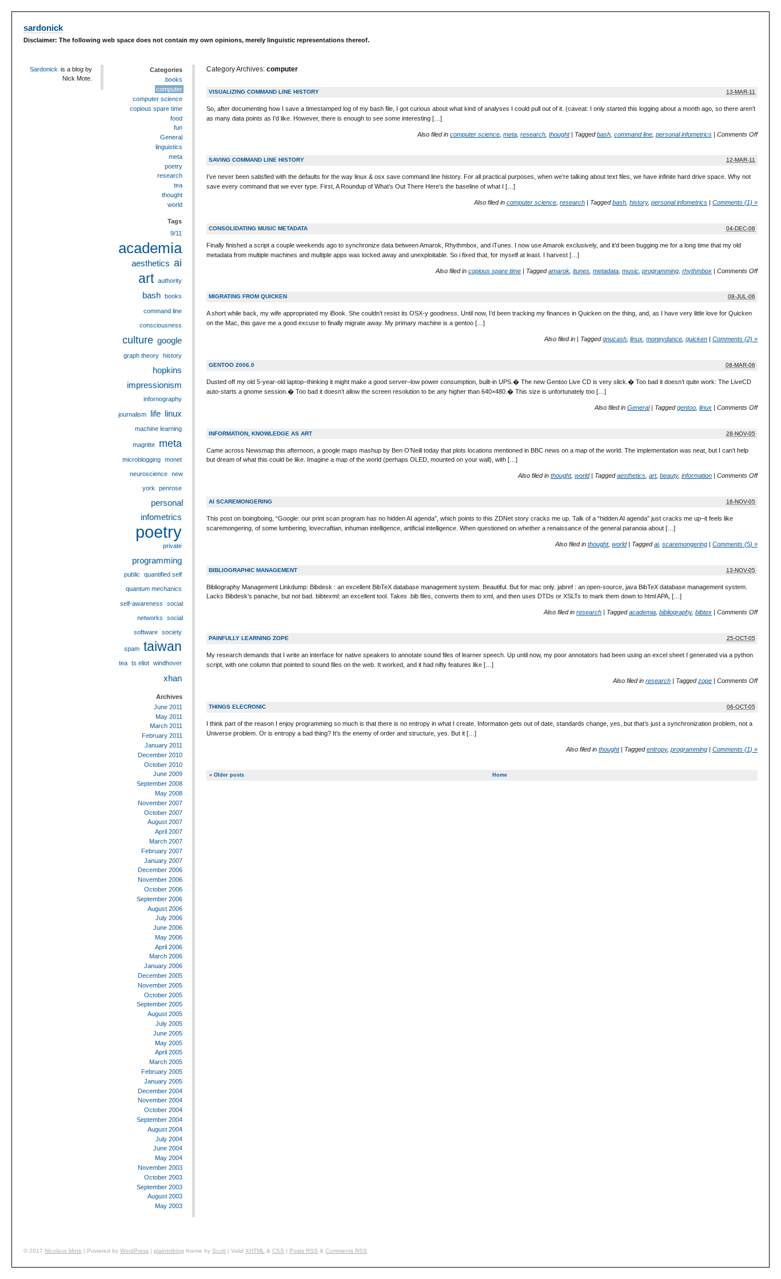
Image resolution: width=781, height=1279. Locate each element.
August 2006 (165, 908)
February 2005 (161, 1071)
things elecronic (237, 707)
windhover (167, 663)
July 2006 (169, 917)
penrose (170, 488)
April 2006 (168, 947)
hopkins (167, 370)
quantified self (163, 574)
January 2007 (163, 860)
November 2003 (160, 1167)
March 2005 (165, 1061)
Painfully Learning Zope (249, 638)
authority (170, 280)
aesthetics (631, 475)
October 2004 (163, 1109)
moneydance (664, 338)
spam (132, 648)
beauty (669, 475)
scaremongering (684, 544)
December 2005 (160, 975)
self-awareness (141, 603)
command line (633, 134)
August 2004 (165, 1129)
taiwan (163, 646)
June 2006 (167, 927)
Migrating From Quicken (248, 296)
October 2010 (163, 764)
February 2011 (162, 735)
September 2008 (159, 783)
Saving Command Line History (256, 160)
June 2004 (167, 1148)
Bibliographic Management (253, 570)
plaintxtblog (169, 1251)
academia (642, 612)
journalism (132, 414)
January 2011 (163, 745)
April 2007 (168, 831)
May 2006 (168, 937)
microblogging (141, 459)
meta (510, 134)
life (155, 413)
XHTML (255, 1251)
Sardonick (44, 69)
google (169, 340)
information (697, 475)
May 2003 (168, 1205)
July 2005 (169, 1023)
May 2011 (169, 716)
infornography (163, 398)
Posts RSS (303, 1251)
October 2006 (163, 889)
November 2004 (160, 1100)
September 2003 (159, 1187)
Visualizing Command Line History (264, 92)
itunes (581, 270)
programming (660, 270)
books (173, 79)
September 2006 (159, 899)
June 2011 (168, 707)
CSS (278, 1251)
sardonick (43, 28)
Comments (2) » (735, 338)
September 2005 (159, 1004)
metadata (606, 270)
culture (137, 340)
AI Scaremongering (240, 501)
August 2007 (165, 821)
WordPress (134, 1251)
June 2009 (167, 773)
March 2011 (166, 725)
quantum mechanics (154, 588)
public (132, 574)
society (172, 632)
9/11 (176, 233)
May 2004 (168, 1157)
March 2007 (165, 841)
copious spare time (494, 270)
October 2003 (163, 1177)
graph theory (141, 355)
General (638, 407)
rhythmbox (697, 270)
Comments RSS (346, 1251)
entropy (657, 749)
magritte (144, 444)
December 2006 (160, 869)
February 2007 (161, 851)
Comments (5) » (735, 544)
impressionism (154, 385)
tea (178, 185)
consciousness (161, 325)
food (176, 118)
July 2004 (169, 1139)
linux (636, 338)
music (630, 270)
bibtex (703, 612)
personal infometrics (684, 134)
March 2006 (165, 956)
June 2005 (167, 1033)
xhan (173, 678)
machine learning (158, 428)
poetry (173, 166)
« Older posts (226, 775)
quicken (696, 338)
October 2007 (163, 812)
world (582, 475)
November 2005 (160, 985)
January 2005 (163, 1081)
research (532, 134)
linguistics (169, 146)
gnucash (615, 338)
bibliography (675, 612)
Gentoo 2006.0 (231, 365)
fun (178, 127)
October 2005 (163, 995)
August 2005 (165, 1013)
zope (705, 680)
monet (173, 459)
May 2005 (168, 1043)
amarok (558, 270)
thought (559, 134)
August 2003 (165, 1196)
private (172, 545)
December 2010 (160, 755)
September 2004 (159, 1119)
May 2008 (168, 793)
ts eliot (140, 663)
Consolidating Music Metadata (258, 228)
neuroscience (149, 473)
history (638, 202)
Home (499, 775)
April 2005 (168, 1052)
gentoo (686, 407)
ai (656, 544)
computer (169, 89)
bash (604, 134)
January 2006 (163, 965)
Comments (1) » (735, 202)
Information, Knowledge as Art (260, 433)
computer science (475, 134)
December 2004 (160, 1091)
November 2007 (160, 803)
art (652, 475)
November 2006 (160, 879)
